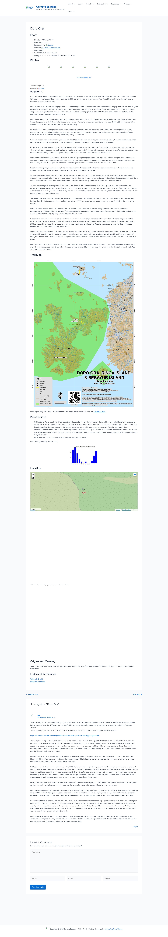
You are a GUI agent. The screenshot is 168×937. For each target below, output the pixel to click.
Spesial (50, 45)
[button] (74, 4)
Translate (42, 88)
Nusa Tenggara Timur (52, 48)
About (70, 4)
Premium (127, 4)
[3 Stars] (45, 55)
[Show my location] (135, 474)
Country (89, 4)
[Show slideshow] (84, 77)
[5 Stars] (49, 55)
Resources (115, 4)
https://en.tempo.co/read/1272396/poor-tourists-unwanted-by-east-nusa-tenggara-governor (64, 735)
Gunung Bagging (46, 6)
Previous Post (32, 694)
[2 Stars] (43, 55)
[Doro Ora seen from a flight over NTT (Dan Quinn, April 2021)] (114, 70)
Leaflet (118, 510)
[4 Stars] (47, 55)
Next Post (137, 694)
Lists (79, 4)
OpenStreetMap (126, 510)
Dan (39, 715)
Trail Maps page (99, 412)
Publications (101, 4)
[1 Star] (41, 55)
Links (70, 12)
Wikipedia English (36, 679)
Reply (136, 827)
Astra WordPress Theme (113, 929)
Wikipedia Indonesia (37, 682)
